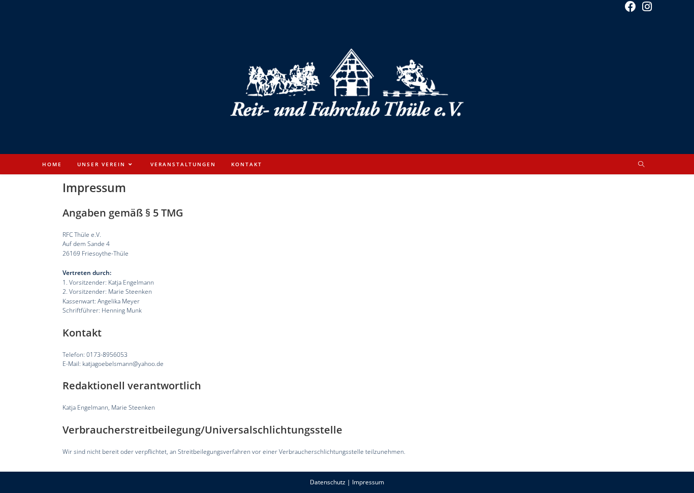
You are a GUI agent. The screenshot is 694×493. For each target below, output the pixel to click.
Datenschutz (327, 482)
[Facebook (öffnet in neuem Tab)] (630, 6)
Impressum (368, 482)
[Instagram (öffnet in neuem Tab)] (645, 6)
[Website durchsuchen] (641, 164)
